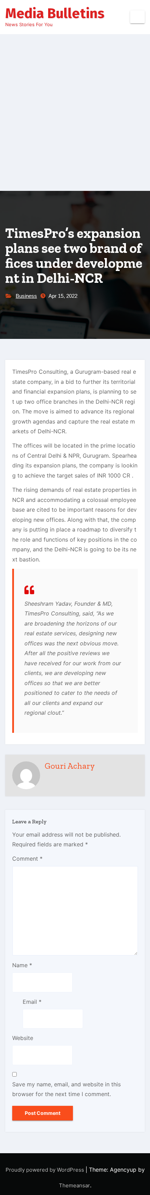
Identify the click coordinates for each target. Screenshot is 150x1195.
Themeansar (74, 1185)
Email (32, 1001)
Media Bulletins (54, 13)
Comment (27, 858)
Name (22, 965)
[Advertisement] (75, 112)
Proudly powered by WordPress (45, 1169)
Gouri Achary (70, 766)
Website (22, 1037)
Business (26, 296)
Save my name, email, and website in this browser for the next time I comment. (66, 1089)
